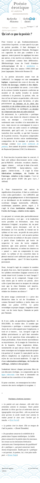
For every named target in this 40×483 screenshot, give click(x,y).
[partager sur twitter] (37, 27)
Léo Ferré (14, 420)
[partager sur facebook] (34, 27)
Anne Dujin (12, 455)
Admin (4, 471)
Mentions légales (7, 468)
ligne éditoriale (8, 375)
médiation (31, 66)
